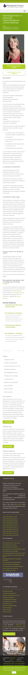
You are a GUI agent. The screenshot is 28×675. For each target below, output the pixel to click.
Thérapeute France (12, 658)
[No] (26, 670)
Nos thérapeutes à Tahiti (9, 570)
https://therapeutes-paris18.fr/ (10, 535)
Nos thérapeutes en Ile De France (11, 543)
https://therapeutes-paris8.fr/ (10, 523)
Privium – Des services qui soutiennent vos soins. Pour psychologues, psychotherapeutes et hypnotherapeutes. (14, 663)
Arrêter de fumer (8, 392)
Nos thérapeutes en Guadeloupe (11, 564)
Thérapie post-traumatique (11, 376)
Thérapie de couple (9, 359)
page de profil (18, 504)
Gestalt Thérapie (8, 389)
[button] (24, 11)
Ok (14, 672)
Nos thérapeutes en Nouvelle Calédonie (13, 566)
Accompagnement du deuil (10, 372)
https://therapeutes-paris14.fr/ (10, 529)
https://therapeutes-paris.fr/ (10, 516)
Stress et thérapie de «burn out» (12, 366)
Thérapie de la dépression (10, 363)
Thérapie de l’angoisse (10, 369)
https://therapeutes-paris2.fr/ (10, 519)
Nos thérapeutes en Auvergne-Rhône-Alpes (14, 549)
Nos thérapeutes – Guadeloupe (13, 333)
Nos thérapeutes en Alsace (9, 545)
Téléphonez (16, 291)
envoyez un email (19, 292)
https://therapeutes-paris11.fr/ (10, 527)
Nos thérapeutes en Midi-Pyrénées (12, 562)
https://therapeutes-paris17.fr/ (10, 533)
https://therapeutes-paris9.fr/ (10, 525)
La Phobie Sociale (8, 379)
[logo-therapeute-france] (14, 6)
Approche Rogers (8, 385)
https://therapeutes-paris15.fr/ (10, 531)
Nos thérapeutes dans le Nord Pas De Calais (14, 553)
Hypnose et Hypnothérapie (11, 382)
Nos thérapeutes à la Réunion (10, 568)
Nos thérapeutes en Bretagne (10, 551)
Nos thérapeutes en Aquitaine (13, 313)
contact (5, 284)
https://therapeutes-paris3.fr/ (10, 521)
